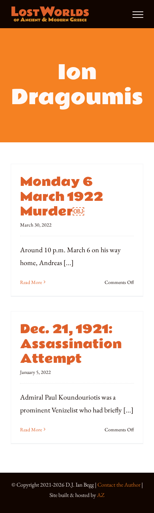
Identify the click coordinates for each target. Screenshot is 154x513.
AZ (101, 495)
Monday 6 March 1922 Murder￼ (61, 196)
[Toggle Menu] (138, 14)
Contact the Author (118, 484)
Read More (31, 282)
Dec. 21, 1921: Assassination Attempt (71, 344)
